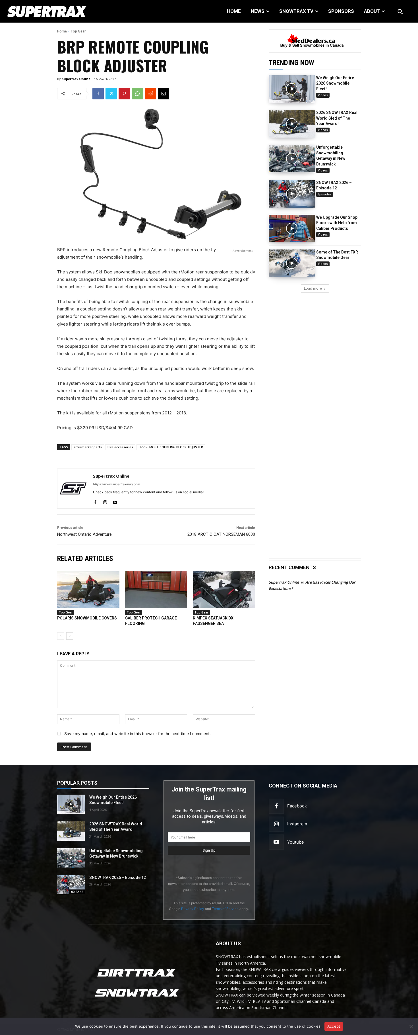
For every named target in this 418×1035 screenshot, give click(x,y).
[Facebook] (98, 93)
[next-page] (69, 636)
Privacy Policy (192, 909)
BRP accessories (120, 447)
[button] (400, 11)
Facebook (297, 806)
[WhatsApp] (137, 93)
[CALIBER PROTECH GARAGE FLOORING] (156, 589)
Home (62, 31)
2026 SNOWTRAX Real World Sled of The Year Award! (336, 118)
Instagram (297, 824)
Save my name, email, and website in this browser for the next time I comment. (137, 733)
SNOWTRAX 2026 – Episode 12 (117, 877)
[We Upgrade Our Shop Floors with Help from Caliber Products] (292, 228)
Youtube (295, 842)
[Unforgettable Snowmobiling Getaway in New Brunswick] (292, 158)
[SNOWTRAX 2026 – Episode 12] (292, 194)
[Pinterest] (124, 93)
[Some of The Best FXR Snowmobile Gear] (292, 263)
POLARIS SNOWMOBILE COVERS (87, 618)
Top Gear (78, 31)
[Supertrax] (43, 11)
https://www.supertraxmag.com (116, 484)
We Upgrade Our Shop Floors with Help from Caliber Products (336, 223)
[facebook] (95, 501)
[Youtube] (276, 842)
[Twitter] (111, 93)
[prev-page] (60, 636)
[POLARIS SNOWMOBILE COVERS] (88, 589)
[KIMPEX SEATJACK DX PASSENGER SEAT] (224, 589)
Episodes (324, 194)
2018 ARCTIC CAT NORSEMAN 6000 (221, 534)
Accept (333, 1026)
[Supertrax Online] (73, 488)
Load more (313, 288)
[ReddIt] (150, 93)
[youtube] (115, 501)
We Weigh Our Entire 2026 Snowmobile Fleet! (335, 83)
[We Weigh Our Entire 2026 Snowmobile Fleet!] (292, 89)
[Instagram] (276, 824)
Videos (323, 95)
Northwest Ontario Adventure (84, 534)
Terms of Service (225, 909)
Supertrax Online (76, 79)
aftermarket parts (88, 447)
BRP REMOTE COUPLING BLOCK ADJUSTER (171, 447)
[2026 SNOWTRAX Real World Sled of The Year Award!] (292, 124)
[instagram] (105, 501)
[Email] (163, 93)
